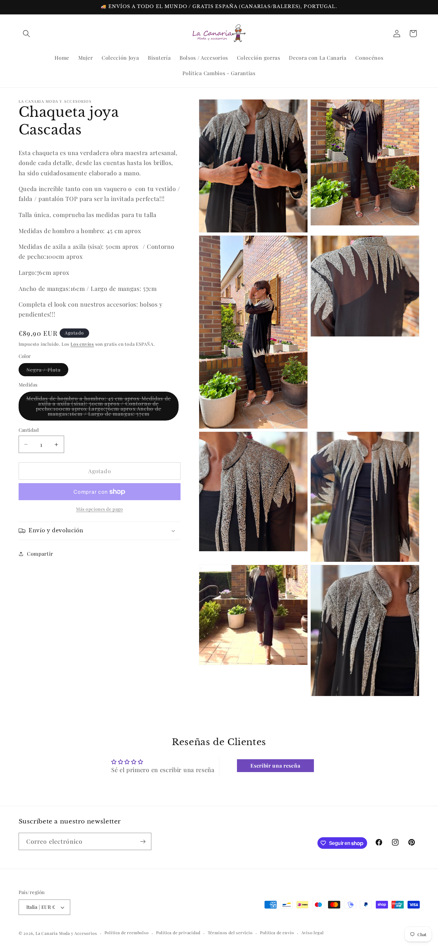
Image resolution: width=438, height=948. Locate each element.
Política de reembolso (127, 932)
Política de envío (277, 932)
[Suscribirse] (143, 841)
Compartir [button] (40, 553)
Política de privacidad (178, 932)
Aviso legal (312, 932)
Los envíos (82, 344)
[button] (27, 33)
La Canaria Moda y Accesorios (66, 933)
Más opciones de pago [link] (99, 509)
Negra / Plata (47, 371)
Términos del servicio (230, 932)
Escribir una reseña (275, 765)
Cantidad (29, 430)
